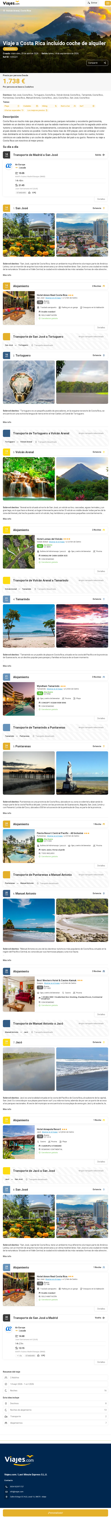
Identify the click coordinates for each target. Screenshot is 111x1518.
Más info (7, 275)
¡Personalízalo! (55, 1512)
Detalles (101, 199)
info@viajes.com (16, 1492)
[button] (9, 235)
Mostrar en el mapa (53, 298)
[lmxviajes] (19, 1460)
